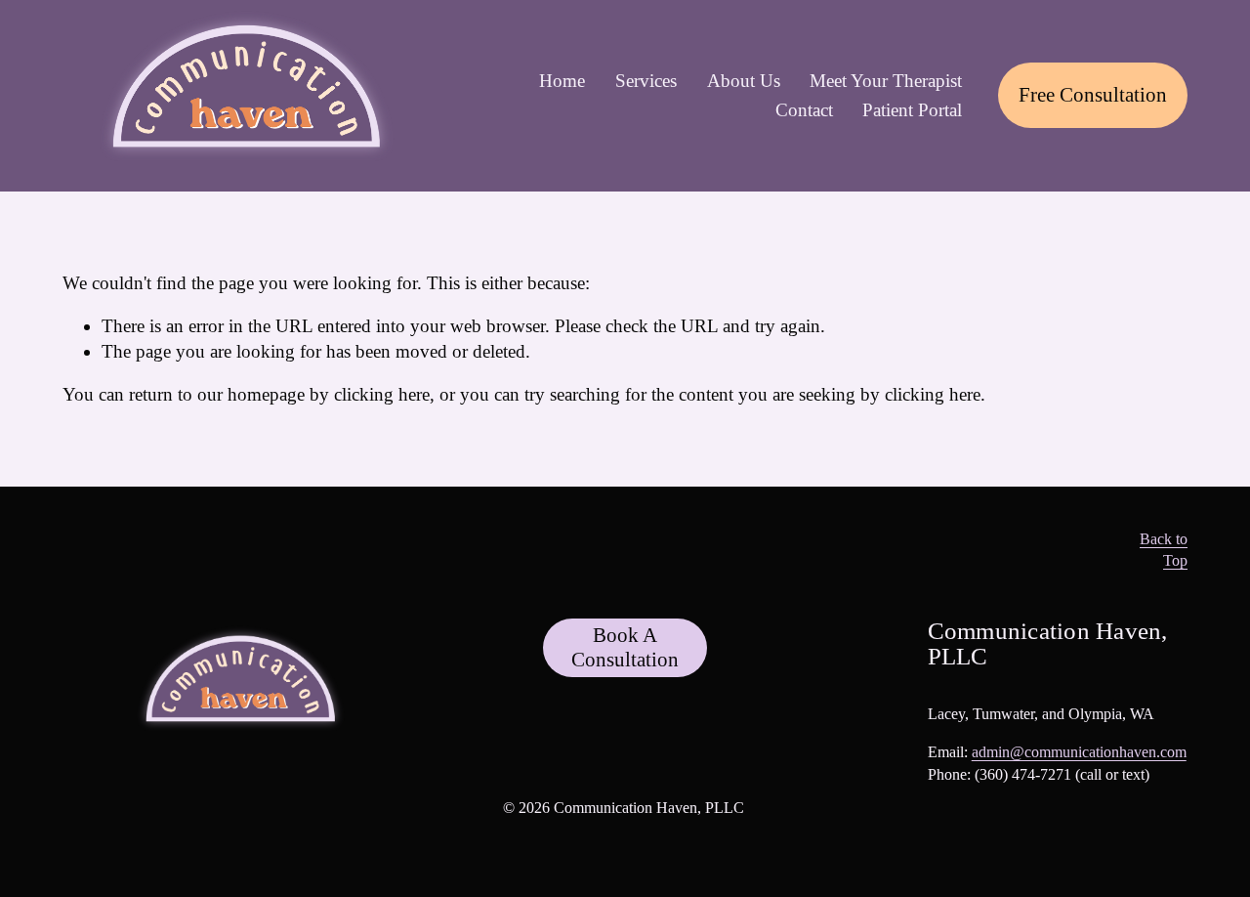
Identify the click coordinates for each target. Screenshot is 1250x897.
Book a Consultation (625, 647)
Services (646, 80)
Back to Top (1164, 550)
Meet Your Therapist (886, 80)
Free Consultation (1093, 95)
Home (562, 80)
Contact (804, 110)
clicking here (382, 394)
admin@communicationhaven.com (1079, 752)
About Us (743, 80)
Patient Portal (912, 110)
